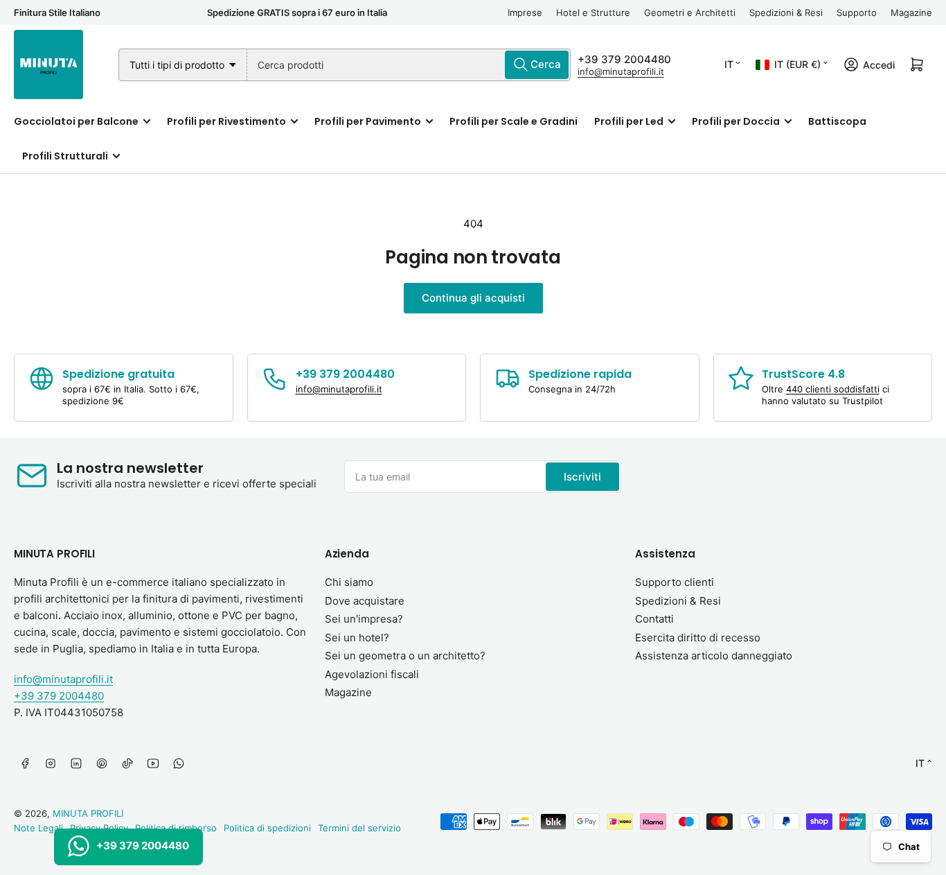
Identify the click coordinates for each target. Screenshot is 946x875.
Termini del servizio (359, 827)
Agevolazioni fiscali (372, 674)
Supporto (857, 12)
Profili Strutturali (65, 156)
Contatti (654, 618)
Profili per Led (628, 121)
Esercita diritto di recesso (697, 637)
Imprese (525, 12)
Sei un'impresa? (364, 618)
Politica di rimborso (176, 827)
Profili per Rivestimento (226, 121)
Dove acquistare (364, 600)
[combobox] (409, 65)
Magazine (911, 12)
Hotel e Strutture (593, 12)
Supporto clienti (674, 582)
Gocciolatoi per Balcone (76, 121)
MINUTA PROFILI (88, 813)
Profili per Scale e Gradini (513, 121)
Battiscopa (837, 121)
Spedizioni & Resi (786, 12)
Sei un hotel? (357, 637)
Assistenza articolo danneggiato (713, 655)
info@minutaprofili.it (621, 71)
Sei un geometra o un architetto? (405, 655)
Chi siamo (349, 582)
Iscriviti (582, 476)
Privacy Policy (99, 827)
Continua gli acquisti (473, 297)
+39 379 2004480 (624, 59)
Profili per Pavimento (367, 121)
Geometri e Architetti (689, 12)
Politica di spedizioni (267, 827)
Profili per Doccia (736, 121)
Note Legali (38, 827)
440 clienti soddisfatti (833, 389)
